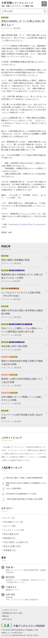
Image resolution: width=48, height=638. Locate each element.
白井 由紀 (10, 594)
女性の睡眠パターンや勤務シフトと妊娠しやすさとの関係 (22, 398)
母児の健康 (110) (11, 534)
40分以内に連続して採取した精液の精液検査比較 (24, 478)
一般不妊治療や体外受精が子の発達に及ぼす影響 (24, 499)
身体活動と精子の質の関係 (14, 346)
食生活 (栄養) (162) (12, 546)
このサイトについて (9, 610)
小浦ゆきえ (11, 587)
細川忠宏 (10, 577)
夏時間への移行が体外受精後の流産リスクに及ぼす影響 (22, 380)
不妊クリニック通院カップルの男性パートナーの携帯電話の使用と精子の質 (22, 330)
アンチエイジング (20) (13, 530)
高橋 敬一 (10, 567)
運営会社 (5, 616)
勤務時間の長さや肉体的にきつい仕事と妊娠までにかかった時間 (22, 276)
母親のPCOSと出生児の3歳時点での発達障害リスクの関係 (26, 484)
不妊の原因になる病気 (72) (15, 542)
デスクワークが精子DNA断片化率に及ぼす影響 (22, 416)
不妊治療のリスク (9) (13, 522)
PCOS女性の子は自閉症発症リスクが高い (21, 494)
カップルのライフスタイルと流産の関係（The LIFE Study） (20, 294)
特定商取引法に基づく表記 (12, 613)
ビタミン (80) (9, 526)
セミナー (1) (8, 518)
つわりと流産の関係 (13, 488)
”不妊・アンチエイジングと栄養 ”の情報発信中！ (22, 600)
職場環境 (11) (9, 538)
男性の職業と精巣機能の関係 (15, 260)
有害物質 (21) (9, 550)
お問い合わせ (7, 619)
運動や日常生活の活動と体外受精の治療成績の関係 (22, 312)
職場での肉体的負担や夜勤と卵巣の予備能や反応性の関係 (22, 362)
